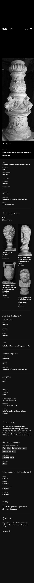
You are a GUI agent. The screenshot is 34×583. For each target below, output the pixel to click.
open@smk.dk (6, 531)
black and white (16, 448)
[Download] (3, 143)
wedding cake (7, 451)
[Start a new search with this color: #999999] (8, 204)
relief (12, 457)
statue (24, 448)
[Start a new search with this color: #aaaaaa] (13, 204)
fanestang (6, 457)
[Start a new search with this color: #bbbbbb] (5, 204)
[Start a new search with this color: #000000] (3, 204)
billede (5, 464)
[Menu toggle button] (30, 29)
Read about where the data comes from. (20, 435)
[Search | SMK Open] (7, 29)
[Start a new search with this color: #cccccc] (10, 204)
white (9, 448)
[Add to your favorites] (10, 143)
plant (13, 451)
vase (4, 448)
